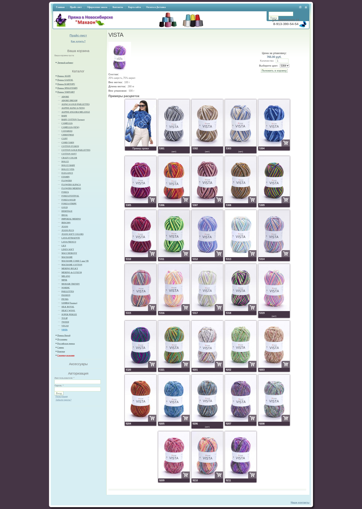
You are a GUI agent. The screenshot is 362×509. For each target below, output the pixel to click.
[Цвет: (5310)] (140, 256)
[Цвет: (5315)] (140, 310)
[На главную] (85, 27)
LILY (63, 246)
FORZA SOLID (68, 200)
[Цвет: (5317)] (207, 310)
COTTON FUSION (70, 146)
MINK (64, 280)
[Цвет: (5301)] (174, 145)
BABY (64, 116)
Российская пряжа (66, 343)
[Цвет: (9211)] (240, 477)
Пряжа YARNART (66, 92)
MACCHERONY (69, 253)
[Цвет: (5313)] (240, 256)
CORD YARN (67, 142)
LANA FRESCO (68, 242)
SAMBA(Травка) (69, 303)
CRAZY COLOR (69, 158)
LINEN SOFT (67, 249)
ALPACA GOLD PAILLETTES (75, 104)
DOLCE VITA (67, 169)
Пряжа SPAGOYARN (67, 88)
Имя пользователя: (64, 378)
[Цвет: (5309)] (274, 202)
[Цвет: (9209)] (174, 477)
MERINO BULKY (69, 268)
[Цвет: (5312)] (207, 256)
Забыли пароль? (63, 400)
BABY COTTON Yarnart (73, 119)
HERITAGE (66, 211)
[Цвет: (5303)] (240, 145)
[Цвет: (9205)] (174, 420)
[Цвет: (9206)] (207, 420)
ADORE (65, 97)
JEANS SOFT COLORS (72, 234)
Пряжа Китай (63, 335)
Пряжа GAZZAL (65, 80)
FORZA (65, 192)
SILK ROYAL (67, 307)
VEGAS (65, 326)
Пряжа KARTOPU (66, 84)
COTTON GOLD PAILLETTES (75, 150)
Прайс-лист (78, 35)
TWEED (65, 322)
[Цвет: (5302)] (207, 145)
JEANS (64, 226)
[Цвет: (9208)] (274, 420)
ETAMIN (65, 177)
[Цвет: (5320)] (140, 367)
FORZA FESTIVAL (70, 196)
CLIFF (64, 138)
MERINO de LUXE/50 (71, 272)
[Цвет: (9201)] (207, 367)
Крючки (61, 351)
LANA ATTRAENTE (70, 238)
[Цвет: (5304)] (274, 145)
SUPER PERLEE (69, 314)
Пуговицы (62, 339)
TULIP (64, 318)
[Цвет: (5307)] (207, 202)
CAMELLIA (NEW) (70, 127)
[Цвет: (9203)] (274, 367)
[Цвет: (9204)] (140, 420)
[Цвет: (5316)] (174, 310)
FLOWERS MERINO (71, 188)
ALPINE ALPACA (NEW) (73, 108)
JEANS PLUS (67, 230)
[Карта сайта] (306, 7)
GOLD (64, 207)
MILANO (65, 276)
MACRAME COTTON (71, 265)
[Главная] (300, 7)
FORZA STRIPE (69, 203)
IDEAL (64, 215)
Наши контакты (300, 502)
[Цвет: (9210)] (207, 477)
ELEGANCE (67, 173)
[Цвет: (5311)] (174, 256)
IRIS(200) (66, 223)
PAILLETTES (67, 291)
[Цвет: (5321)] (174, 367)
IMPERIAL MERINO (71, 219)
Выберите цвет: (268, 65)
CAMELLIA (67, 123)
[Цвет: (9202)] (240, 367)
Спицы (60, 347)
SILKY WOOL (68, 310)
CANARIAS (66, 131)
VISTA (64, 330)
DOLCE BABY (68, 165)
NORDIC (65, 288)
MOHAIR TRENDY (70, 284)
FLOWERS (66, 180)
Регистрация (62, 396)
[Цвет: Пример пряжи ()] (140, 145)
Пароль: (59, 385)
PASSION (65, 295)
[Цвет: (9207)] (240, 420)
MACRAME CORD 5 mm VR (75, 261)
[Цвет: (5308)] (240, 202)
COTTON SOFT (69, 154)
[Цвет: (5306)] (174, 202)
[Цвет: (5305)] (140, 202)
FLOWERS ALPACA (71, 184)
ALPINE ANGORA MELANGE (75, 112)
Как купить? (78, 41)
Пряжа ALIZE (64, 76)
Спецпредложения (65, 355)
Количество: (267, 60)
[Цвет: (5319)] (274, 310)
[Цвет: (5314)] (274, 256)
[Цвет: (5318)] (240, 310)
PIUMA (64, 299)
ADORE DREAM (69, 100)
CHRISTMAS (67, 135)
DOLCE (65, 161)
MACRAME (67, 257)
